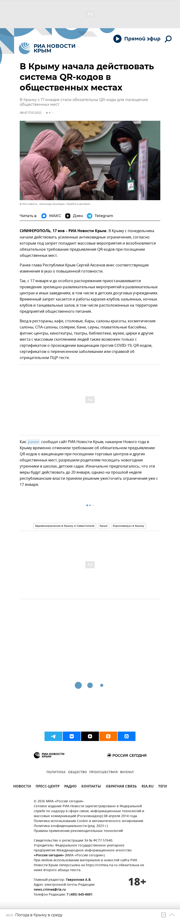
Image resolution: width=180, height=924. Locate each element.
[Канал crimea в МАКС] (126, 736)
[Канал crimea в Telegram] (53, 736)
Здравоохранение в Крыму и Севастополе (64, 525)
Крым (104, 525)
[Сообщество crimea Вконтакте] (72, 736)
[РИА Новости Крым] (47, 48)
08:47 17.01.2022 (30, 112)
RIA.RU (148, 787)
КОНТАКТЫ (91, 787)
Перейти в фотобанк (78, 204)
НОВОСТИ (22, 787)
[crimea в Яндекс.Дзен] (90, 736)
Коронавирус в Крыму (128, 525)
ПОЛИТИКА (56, 772)
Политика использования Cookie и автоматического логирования (88, 821)
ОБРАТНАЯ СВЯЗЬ (121, 787)
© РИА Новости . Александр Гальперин (42, 204)
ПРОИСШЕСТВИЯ (103, 772)
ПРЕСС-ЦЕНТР (48, 787)
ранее (33, 442)
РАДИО (70, 787)
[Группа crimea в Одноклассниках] (108, 736)
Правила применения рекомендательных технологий (78, 831)
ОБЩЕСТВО (77, 772)
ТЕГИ (162, 787)
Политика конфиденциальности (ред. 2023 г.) (71, 826)
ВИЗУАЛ (127, 772)
